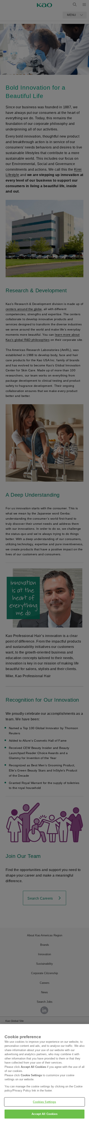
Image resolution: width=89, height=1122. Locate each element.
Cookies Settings (44, 1102)
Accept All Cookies (44, 1114)
